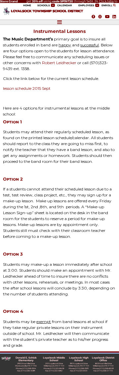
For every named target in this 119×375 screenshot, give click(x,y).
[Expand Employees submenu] (97, 5)
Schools (43, 5)
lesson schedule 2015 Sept (27, 88)
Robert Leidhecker (59, 62)
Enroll (106, 5)
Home (27, 5)
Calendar (64, 5)
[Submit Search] (115, 5)
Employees (86, 5)
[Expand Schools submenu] (53, 5)
